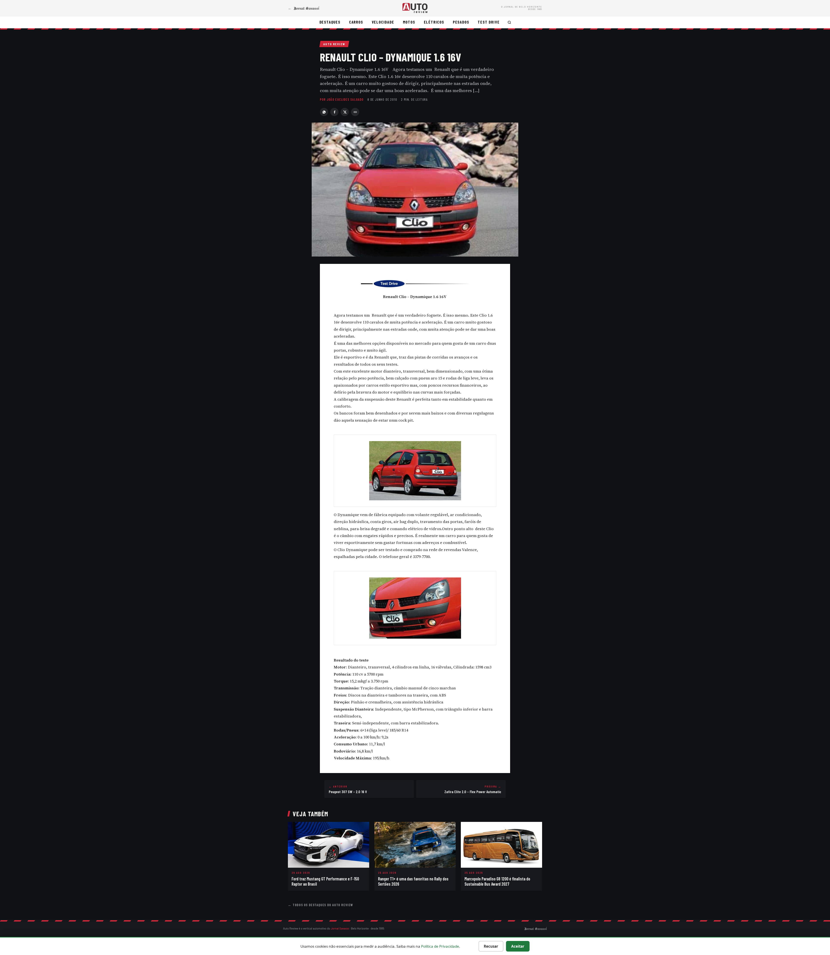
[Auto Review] (415, 8)
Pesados (461, 21)
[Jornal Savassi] (535, 928)
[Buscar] (509, 22)
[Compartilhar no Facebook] (334, 112)
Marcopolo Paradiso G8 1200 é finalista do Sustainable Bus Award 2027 (497, 881)
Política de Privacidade (440, 946)
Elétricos (434, 21)
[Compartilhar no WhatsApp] (324, 112)
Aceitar (517, 946)
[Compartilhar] (355, 112)
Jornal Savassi (340, 928)
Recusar (491, 946)
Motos (409, 21)
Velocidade (383, 21)
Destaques (329, 21)
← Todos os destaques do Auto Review (320, 905)
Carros (356, 21)
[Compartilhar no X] (345, 112)
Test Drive (489, 21)
